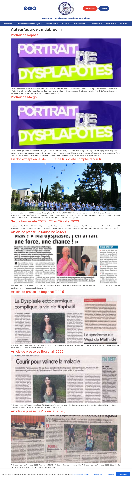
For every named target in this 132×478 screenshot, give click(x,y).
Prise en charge (79, 24)
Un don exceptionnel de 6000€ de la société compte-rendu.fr (56, 159)
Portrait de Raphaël (25, 35)
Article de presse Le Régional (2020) (38, 351)
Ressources (96, 24)
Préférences (98, 474)
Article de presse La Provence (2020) (38, 411)
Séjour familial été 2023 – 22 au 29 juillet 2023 (45, 221)
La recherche (51, 24)
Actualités (110, 24)
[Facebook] (26, 8)
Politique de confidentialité (80, 474)
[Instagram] (30, 8)
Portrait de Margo (24, 97)
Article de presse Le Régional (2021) (37, 292)
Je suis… (65, 24)
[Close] (130, 471)
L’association (7, 24)
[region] (66, 473)
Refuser (111, 474)
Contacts (123, 24)
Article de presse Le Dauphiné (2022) (38, 232)
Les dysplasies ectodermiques (29, 24)
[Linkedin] (34, 8)
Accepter (123, 474)
